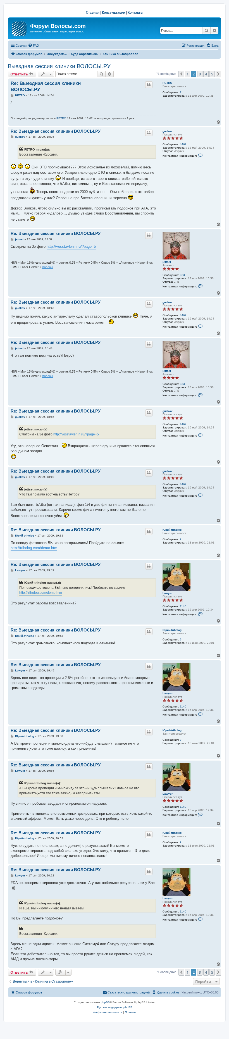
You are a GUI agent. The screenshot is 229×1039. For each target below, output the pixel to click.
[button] (181, 74)
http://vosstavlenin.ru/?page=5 (71, 246)
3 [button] (200, 74)
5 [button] (212, 74)
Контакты (135, 13)
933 (182, 275)
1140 (183, 606)
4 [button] (206, 74)
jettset (167, 261)
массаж (47, 267)
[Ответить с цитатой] (148, 84)
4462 (183, 144)
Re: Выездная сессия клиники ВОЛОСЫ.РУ (46, 86)
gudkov (168, 131)
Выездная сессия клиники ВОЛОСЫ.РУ (59, 66)
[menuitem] (33, 45)
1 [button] (188, 74)
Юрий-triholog (172, 529)
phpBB (105, 1002)
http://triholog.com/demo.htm (34, 548)
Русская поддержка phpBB (114, 1007)
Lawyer (168, 593)
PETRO (167, 82)
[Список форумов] (19, 28)
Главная (92, 13)
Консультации (113, 13)
